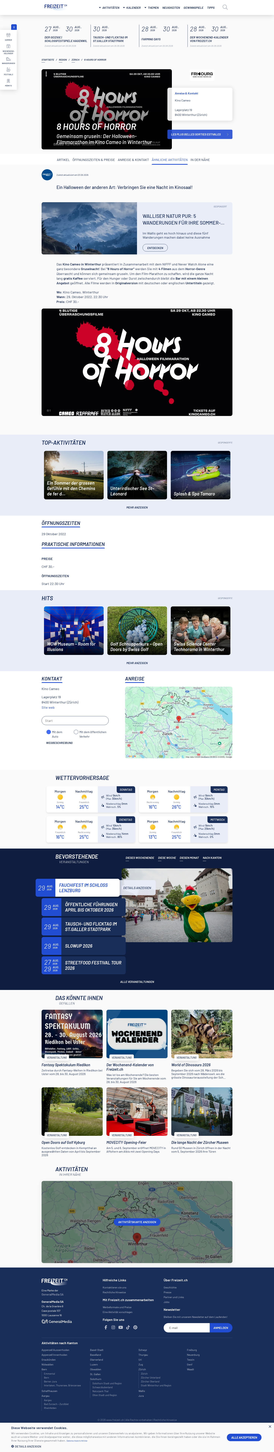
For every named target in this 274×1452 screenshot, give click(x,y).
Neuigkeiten (171, 7)
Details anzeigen (137, 888)
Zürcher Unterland (150, 1377)
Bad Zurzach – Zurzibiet (56, 1404)
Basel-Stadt (96, 1349)
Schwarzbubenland (102, 1387)
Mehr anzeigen (137, 507)
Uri (140, 1359)
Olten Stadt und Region (104, 1395)
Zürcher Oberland (150, 1381)
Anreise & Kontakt (133, 160)
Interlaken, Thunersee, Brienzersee (62, 1385)
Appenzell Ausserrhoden (55, 1349)
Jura (141, 1395)
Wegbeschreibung (59, 742)
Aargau (48, 1400)
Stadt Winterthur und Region (156, 1385)
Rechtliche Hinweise (114, 1292)
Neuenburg (193, 1354)
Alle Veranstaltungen (137, 981)
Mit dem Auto (57, 732)
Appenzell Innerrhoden (54, 1354)
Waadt (190, 1369)
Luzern (94, 1364)
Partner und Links (174, 1297)
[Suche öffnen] (225, 7)
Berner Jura (50, 1381)
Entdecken (155, 248)
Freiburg (192, 1349)
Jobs (166, 1302)
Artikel (63, 160)
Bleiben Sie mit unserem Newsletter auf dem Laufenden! (195, 1316)
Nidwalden (47, 1364)
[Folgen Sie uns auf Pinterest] (135, 1327)
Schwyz (142, 1349)
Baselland (95, 1354)
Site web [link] (48, 707)
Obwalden (95, 1369)
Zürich (75, 59)
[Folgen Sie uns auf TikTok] (128, 1327)
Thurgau (143, 1354)
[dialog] (137, 1437)
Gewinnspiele (193, 7)
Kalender (133, 7)
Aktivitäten (110, 7)
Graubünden (49, 1359)
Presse (167, 1292)
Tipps (211, 7)
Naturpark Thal (100, 1391)
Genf (189, 1364)
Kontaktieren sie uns (114, 1287)
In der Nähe (200, 160)
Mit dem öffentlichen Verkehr (92, 732)
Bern (46, 1377)
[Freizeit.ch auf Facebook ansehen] (106, 1327)
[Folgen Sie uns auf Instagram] (113, 1327)
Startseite (48, 59)
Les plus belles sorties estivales (196, 134)
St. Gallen (95, 1374)
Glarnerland (96, 1359)
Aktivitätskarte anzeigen (137, 1222)
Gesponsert (220, 206)
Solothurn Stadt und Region (107, 1383)
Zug (140, 1364)
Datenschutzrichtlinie (77, 1440)
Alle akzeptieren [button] (244, 1437)
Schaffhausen (49, 1390)
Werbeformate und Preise (117, 1307)
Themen (153, 7)
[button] (116, 1446)
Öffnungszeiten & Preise (94, 160)
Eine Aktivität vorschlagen (118, 1312)
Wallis (141, 1390)
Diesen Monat (189, 857)
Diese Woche (167, 857)
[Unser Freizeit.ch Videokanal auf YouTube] (120, 1327)
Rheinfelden (50, 1407)
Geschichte (170, 1287)
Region (63, 59)
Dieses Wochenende (140, 857)
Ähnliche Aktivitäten (170, 160)
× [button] (269, 1426)
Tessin (190, 1359)
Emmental (49, 1373)
